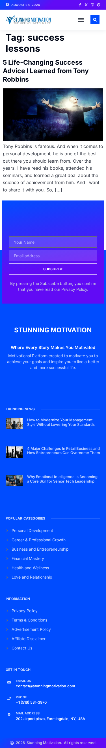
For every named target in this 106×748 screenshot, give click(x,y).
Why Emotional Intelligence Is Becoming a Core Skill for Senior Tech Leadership (62, 478)
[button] (81, 20)
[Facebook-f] (80, 4)
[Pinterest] (98, 4)
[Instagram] (92, 4)
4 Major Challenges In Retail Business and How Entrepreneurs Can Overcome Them (63, 450)
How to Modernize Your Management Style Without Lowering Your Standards (61, 422)
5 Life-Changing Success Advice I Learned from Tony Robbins (46, 70)
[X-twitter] (86, 4)
